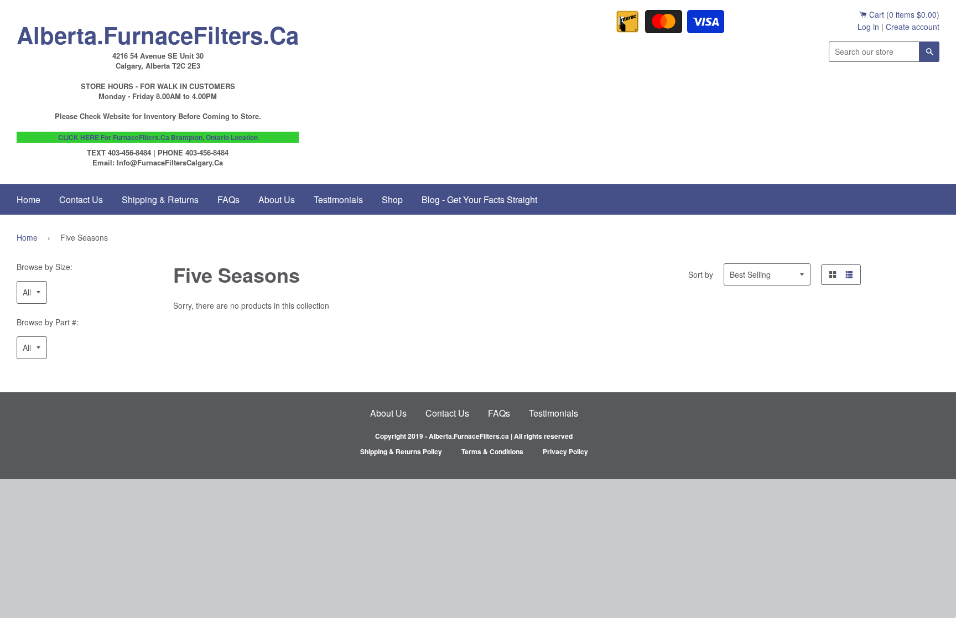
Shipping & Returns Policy (401, 451)
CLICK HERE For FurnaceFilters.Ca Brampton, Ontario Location (158, 137)
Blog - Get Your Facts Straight (479, 199)
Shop (392, 199)
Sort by (700, 274)
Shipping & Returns (160, 199)
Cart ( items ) (903, 14)
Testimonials (338, 199)
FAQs (228, 199)
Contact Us (81, 199)
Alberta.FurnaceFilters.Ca (158, 32)
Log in (868, 26)
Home (28, 199)
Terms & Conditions (492, 451)
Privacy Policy (565, 451)
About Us (276, 199)
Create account (912, 26)
